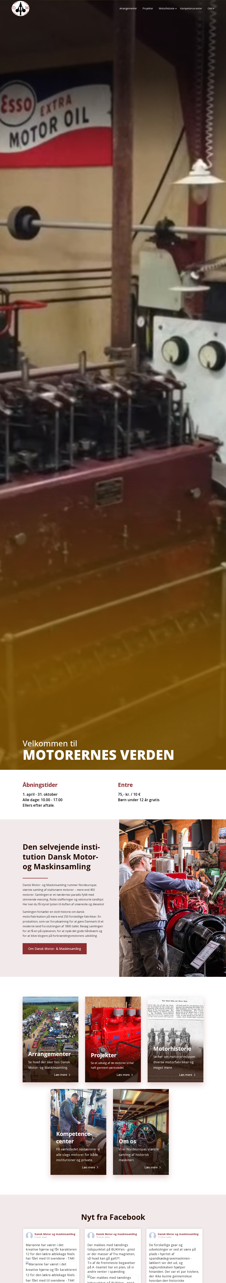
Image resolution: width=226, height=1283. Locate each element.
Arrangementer (128, 8)
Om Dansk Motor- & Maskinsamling (54, 949)
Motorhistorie (166, 8)
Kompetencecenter (191, 8)
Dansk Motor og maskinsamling (55, 1234)
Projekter (147, 8)
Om (210, 8)
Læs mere (60, 1075)
